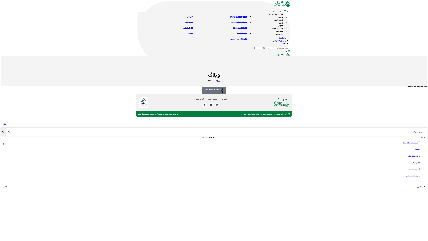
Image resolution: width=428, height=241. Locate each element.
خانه (218, 81)
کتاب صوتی (199, 99)
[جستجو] (264, 48)
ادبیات (224, 99)
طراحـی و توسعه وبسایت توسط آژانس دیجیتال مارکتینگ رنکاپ (158, 114)
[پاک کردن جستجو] (268, 48)
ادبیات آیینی (212, 99)
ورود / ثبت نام (412, 176)
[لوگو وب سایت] (282, 6)
